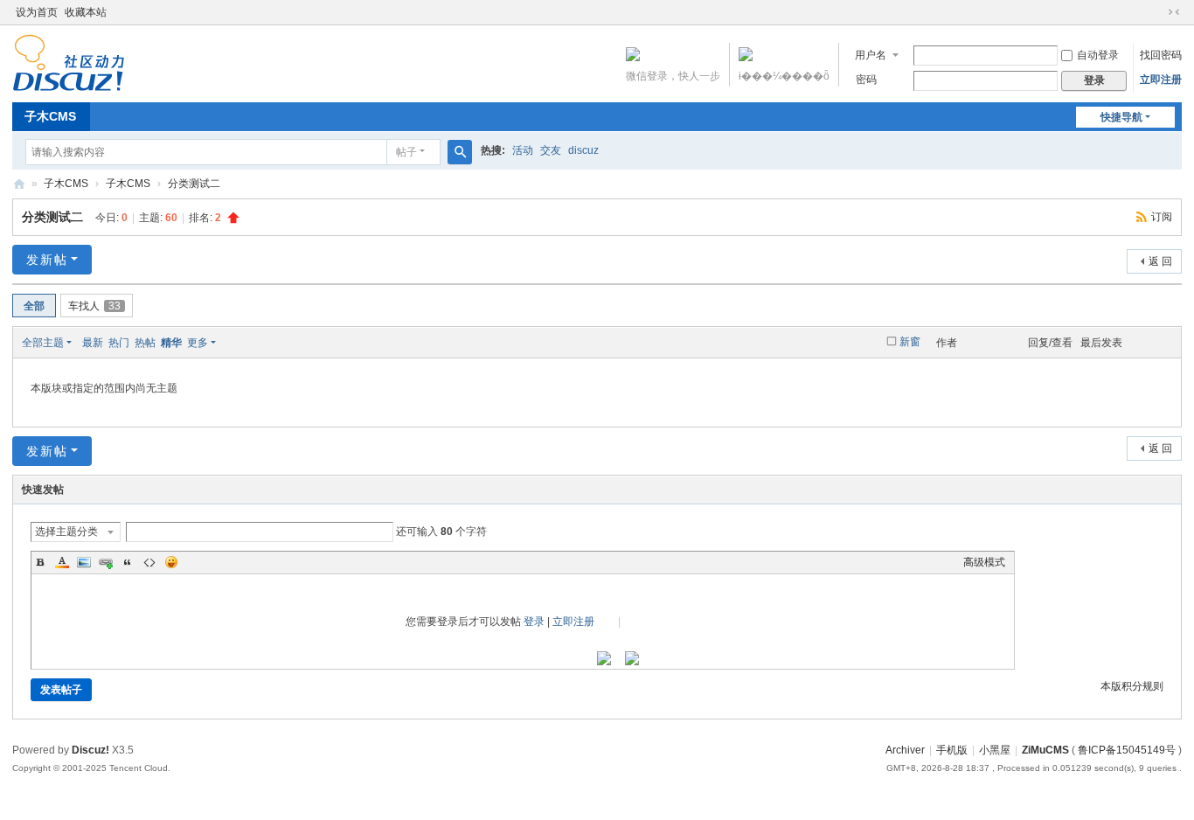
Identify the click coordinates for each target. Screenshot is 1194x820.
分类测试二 (194, 183)
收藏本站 (86, 12)
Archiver (905, 750)
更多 (197, 343)
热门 (118, 343)
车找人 (94, 306)
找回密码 (1161, 55)
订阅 (1161, 217)
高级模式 (984, 562)
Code (149, 562)
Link (106, 562)
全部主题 (43, 343)
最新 (92, 343)
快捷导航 (1121, 117)
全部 (34, 306)
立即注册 (1161, 79)
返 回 (1160, 261)
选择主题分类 (66, 531)
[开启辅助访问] (1157, 12)
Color (62, 562)
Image (84, 562)
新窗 (909, 342)
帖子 (406, 152)
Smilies (171, 562)
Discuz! (90, 750)
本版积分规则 (1131, 686)
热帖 (145, 343)
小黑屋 (994, 750)
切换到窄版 (1174, 12)
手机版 (952, 750)
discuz (583, 150)
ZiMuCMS (19, 184)
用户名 (870, 55)
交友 (550, 150)
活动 (522, 150)
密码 (866, 79)
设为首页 (37, 12)
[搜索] (460, 152)
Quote (127, 562)
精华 (171, 343)
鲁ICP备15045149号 (1127, 750)
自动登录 (1098, 55)
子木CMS (50, 116)
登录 (534, 621)
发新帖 (47, 260)
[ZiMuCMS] (68, 84)
